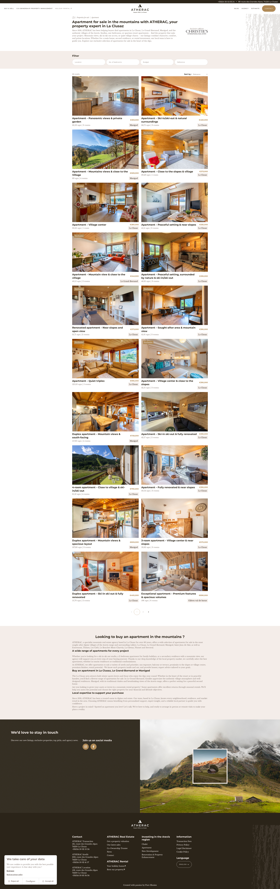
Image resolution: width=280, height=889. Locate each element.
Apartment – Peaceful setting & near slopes (168, 224)
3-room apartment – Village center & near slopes (167, 542)
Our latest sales (113, 845)
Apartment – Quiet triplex (88, 380)
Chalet (145, 844)
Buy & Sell (9, 8)
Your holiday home (115, 866)
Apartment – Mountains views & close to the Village (100, 173)
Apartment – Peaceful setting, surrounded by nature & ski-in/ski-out (167, 276)
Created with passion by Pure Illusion (140, 885)
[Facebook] (93, 747)
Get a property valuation (118, 841)
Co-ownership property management (35, 8)
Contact (269, 8)
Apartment (146, 848)
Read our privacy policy (15, 874)
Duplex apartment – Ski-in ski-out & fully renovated (97, 595)
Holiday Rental (62, 8)
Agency (245, 8)
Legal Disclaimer (184, 848)
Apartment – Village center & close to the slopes (167, 382)
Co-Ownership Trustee (117, 848)
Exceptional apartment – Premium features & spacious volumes (168, 595)
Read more (10, 871)
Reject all (15, 881)
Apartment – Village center (89, 224)
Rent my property (115, 869)
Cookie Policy (183, 852)
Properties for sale (83, 17)
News (109, 852)
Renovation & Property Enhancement (152, 856)
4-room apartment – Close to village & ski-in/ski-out (98, 489)
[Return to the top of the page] (275, 886)
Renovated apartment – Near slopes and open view (97, 329)
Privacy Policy (183, 845)
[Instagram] (86, 747)
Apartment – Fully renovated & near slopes (168, 487)
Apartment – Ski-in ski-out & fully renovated (169, 434)
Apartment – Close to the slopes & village (167, 171)
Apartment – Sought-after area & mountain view (168, 329)
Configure (30, 881)
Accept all (49, 881)
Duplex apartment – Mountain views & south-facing (96, 436)
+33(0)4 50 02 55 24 (226, 2)
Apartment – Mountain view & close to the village (98, 276)
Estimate (255, 8)
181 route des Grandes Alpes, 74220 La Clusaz (258, 2)
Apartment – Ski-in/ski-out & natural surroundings (164, 120)
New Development (150, 851)
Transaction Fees (184, 841)
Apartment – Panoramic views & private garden (97, 120)
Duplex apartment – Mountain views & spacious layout (96, 542)
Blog (236, 8)
